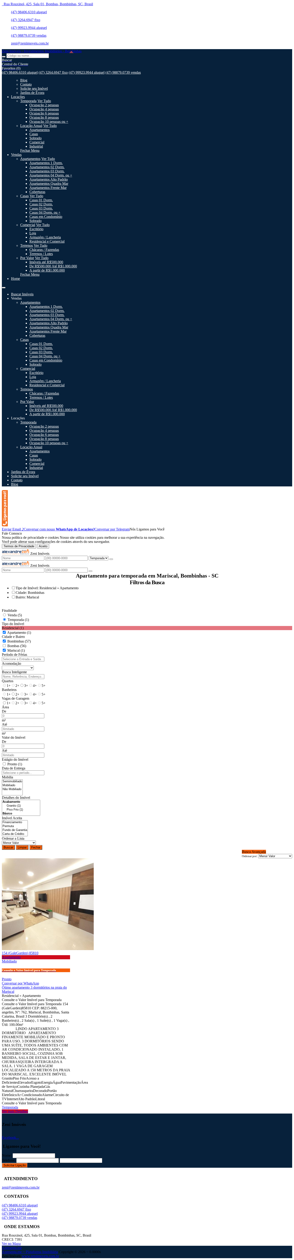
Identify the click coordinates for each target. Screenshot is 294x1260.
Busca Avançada (254, 852)
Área (5, 707)
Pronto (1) (14, 764)
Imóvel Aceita (12, 818)
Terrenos (26, 245)
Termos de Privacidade (19, 546)
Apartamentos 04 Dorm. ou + (50, 175)
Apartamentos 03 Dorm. (47, 171)
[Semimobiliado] (12, 781)
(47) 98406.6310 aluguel (29, 12)
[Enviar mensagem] (111, 559)
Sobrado (35, 138)
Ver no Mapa (11, 1244)
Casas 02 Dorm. (41, 204)
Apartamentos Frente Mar (48, 188)
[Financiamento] (15, 822)
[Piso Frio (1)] (21, 810)
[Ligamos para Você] (5, 525)
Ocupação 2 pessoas (44, 105)
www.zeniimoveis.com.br (40, 1256)
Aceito (43, 546)
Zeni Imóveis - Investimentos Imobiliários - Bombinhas (42, 51)
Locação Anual (31, 126)
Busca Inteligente (14, 672)
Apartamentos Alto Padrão (48, 179)
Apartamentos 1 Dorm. (46, 163)
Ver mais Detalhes (15, 1111)
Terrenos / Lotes (41, 254)
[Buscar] (4, 56)
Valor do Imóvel (13, 737)
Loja (32, 233)
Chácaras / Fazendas (44, 250)
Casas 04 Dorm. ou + (44, 212)
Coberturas (37, 192)
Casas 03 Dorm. (41, 208)
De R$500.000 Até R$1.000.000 (53, 266)
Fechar (35, 847)
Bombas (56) (16, 646)
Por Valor (27, 258)
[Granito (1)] (21, 806)
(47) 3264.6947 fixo (25, 20)
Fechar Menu (30, 150)
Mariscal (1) (16, 650)
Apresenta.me (12, 1248)
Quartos (7, 681)
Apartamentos (39, 130)
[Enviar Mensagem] (90, 571)
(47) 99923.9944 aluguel (29, 28)
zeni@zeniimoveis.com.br (30, 43)
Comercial (36, 142)
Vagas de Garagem (15, 698)
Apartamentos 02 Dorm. (47, 167)
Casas (33, 134)
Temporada (28, 101)
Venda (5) (15, 615)
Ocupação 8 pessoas (44, 117)
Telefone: (8, 1160)
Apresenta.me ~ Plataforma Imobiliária (30, 1252)
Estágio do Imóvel (15, 759)
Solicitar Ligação (15, 1165)
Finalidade (9, 610)
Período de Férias (14, 655)
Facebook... (10, 1137)
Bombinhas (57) (19, 641)
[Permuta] (15, 826)
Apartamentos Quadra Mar (48, 183)
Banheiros (9, 690)
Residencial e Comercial (47, 241)
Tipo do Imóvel (13, 624)
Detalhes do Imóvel (16, 798)
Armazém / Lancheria (45, 237)
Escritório (36, 229)
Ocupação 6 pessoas (44, 113)
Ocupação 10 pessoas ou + (48, 121)
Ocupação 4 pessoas (44, 109)
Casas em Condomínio (45, 217)
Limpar (22, 847)
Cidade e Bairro (13, 637)
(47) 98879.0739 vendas (28, 35)
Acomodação (11, 663)
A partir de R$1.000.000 (47, 270)
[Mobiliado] (12, 785)
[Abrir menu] (4, 286)
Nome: (7, 1155)
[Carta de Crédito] (15, 834)
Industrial (36, 146)
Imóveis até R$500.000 (46, 262)
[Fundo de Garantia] (15, 830)
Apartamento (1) (19, 632)
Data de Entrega (13, 768)
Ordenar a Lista (13, 838)
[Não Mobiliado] (12, 789)
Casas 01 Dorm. (41, 200)
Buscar (8, 847)
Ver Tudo (44, 101)
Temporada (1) (18, 620)
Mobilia (7, 777)
